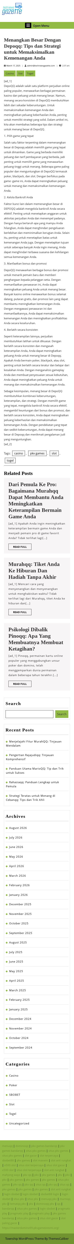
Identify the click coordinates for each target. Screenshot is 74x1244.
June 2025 (16, 961)
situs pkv (18, 1199)
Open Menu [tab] (41, 25)
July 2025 (15, 952)
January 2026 (18, 895)
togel (10, 460)
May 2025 (16, 971)
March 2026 (17, 875)
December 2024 (20, 1019)
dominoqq (21, 1146)
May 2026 (16, 856)
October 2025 (19, 923)
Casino (10, 73)
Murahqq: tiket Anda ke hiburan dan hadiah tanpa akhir (34, 570)
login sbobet (12, 1194)
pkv (36, 1175)
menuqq (7, 1146)
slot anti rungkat (61, 1160)
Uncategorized (19, 1123)
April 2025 (16, 980)
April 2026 (16, 866)
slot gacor (31, 1155)
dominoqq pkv (45, 1203)
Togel (30, 73)
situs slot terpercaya (31, 1165)
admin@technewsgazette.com (41, 65)
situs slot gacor (55, 1165)
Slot (20, 73)
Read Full (22, 547)
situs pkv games (36, 1150)
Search (13, 703)
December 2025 (20, 904)
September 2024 (20, 1047)
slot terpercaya (49, 1155)
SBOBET (14, 1094)
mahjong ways (11, 1175)
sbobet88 (8, 1160)
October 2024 (19, 1038)
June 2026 (16, 847)
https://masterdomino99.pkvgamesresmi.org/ (30, 1228)
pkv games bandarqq (44, 1146)
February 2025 (19, 999)
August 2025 (18, 942)
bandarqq (8, 1208)
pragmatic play (19, 1213)
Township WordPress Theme (24, 1239)
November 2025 (20, 914)
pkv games (37, 453)
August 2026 (18, 828)
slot (54, 453)
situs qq (40, 1184)
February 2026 (19, 885)
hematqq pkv (18, 1203)
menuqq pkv (49, 1199)
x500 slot (10, 1165)
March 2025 (17, 990)
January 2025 (18, 1009)
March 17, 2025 (13, 65)
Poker (13, 1085)
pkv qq (27, 1175)
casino (18, 453)
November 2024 (20, 1028)
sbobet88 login (50, 1194)
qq (58, 1203)
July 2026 (15, 837)
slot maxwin (40, 1160)
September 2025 (20, 933)
